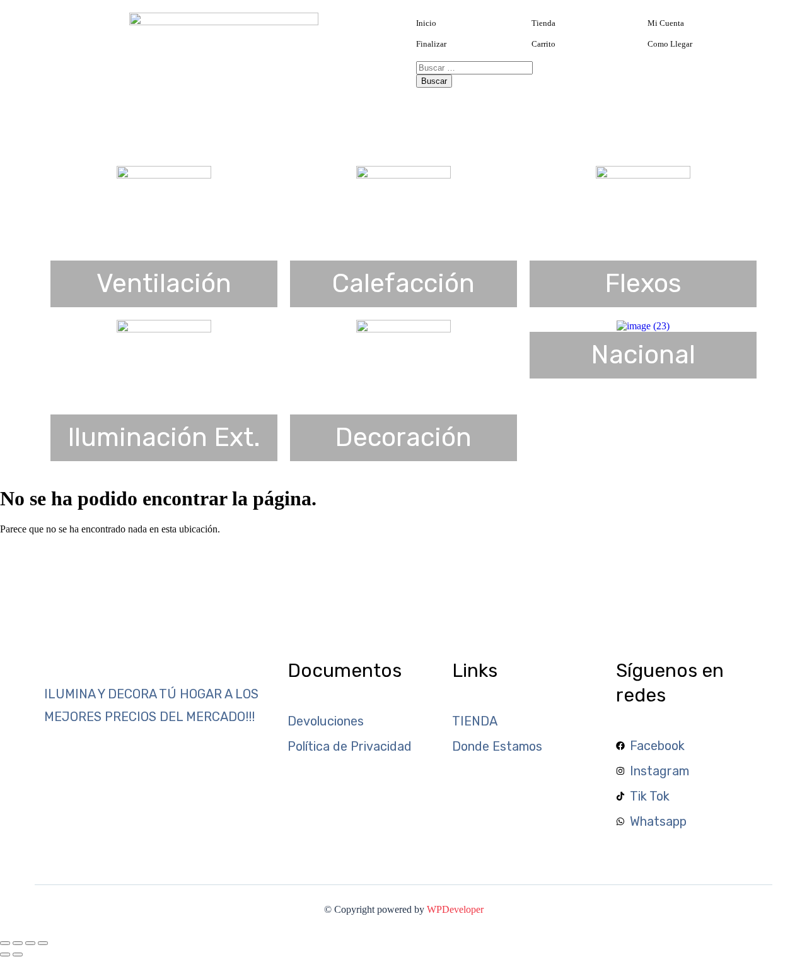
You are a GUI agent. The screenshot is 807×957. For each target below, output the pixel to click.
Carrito (543, 44)
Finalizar (431, 44)
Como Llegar (669, 44)
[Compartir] (30, 943)
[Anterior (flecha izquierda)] (5, 954)
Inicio (426, 23)
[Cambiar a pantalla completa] (18, 943)
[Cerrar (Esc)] (43, 943)
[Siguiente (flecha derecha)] (18, 954)
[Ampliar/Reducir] (5, 943)
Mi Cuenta (665, 23)
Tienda (543, 23)
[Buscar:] (474, 67)
